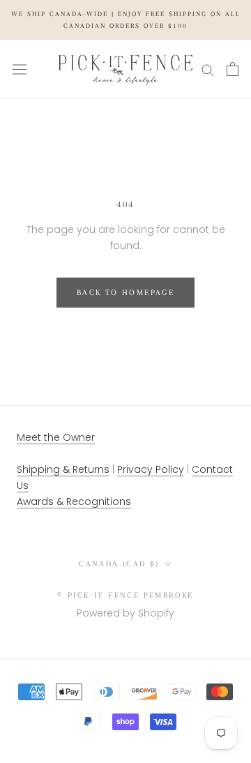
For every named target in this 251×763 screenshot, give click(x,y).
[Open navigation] (19, 69)
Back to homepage (125, 292)
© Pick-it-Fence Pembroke (125, 595)
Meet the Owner (56, 437)
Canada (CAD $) (119, 563)
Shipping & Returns (63, 469)
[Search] (207, 69)
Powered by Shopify (125, 613)
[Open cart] (232, 69)
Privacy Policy (150, 469)
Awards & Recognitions (74, 501)
